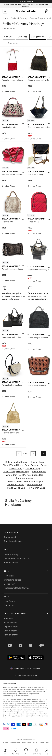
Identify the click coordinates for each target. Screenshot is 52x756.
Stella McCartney (19, 18)
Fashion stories (11, 634)
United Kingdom (15, 742)
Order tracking (11, 554)
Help (6, 596)
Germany (36, 742)
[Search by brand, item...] (5, 11)
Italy (47, 742)
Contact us (9, 605)
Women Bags (36, 18)
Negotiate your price (11, 293)
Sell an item (9, 583)
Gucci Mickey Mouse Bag (16, 471)
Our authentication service (16, 558)
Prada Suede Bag (16, 487)
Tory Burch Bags (36, 487)
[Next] (33, 453)
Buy (6, 550)
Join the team (10, 630)
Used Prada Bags (15, 484)
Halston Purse (39, 471)
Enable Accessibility (26, 1)
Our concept (10, 537)
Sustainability (10, 622)
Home (5, 18)
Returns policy (11, 562)
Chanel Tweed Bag (12, 465)
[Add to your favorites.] (22, 77)
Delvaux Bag (15, 468)
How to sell (9, 575)
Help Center (9, 601)
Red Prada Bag (35, 484)
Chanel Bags (37, 462)
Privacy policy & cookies (25, 675)
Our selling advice (12, 579)
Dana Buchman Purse (36, 465)
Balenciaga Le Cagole (16, 462)
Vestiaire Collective (15, 614)
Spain (42, 742)
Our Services (11, 532)
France (5, 742)
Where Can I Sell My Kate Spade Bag (24, 475)
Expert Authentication (38, 293)
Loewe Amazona (24, 478)
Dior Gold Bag (32, 468)
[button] (47, 11)
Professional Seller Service (16, 587)
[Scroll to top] (43, 453)
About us (8, 618)
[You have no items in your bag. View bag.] (47, 11)
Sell (6, 571)
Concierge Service (13, 541)
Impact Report (11, 626)
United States (26, 742)
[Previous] (18, 453)
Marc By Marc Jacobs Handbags (24, 481)
